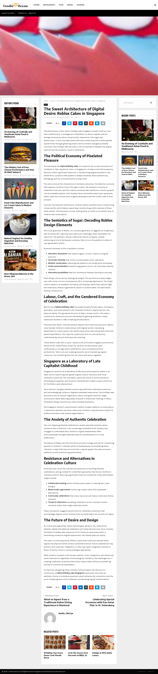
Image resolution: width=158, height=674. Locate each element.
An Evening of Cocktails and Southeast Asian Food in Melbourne (18, 134)
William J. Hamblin (12, 175)
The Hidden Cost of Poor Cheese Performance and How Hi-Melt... (129, 171)
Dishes (70, 5)
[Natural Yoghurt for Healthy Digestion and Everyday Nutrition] (20, 224)
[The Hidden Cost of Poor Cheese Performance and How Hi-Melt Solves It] (20, 153)
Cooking (80, 5)
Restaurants (49, 5)
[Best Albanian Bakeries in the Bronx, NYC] (20, 260)
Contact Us (22, 13)
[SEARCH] (151, 102)
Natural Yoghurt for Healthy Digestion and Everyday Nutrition (18, 241)
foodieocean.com (59, 671)
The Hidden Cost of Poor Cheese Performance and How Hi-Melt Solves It (19, 169)
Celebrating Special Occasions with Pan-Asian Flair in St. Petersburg (99, 602)
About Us (32, 13)
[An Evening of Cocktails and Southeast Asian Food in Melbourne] (20, 117)
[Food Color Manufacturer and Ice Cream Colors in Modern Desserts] (20, 189)
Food (61, 5)
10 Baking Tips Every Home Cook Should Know (53, 655)
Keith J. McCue (51, 117)
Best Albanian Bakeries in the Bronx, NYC (144, 195)
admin (8, 211)
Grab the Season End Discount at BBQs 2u (78, 654)
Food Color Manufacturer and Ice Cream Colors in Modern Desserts (18, 205)
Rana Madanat (11, 246)
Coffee (36, 5)
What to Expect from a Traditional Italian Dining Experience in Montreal (58, 602)
